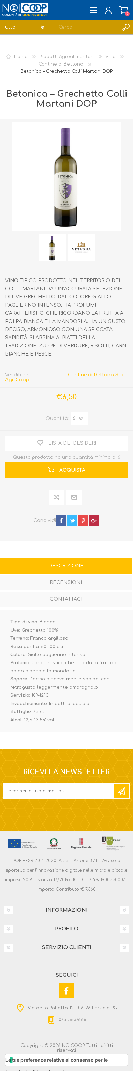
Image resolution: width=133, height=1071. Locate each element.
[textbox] (84, 27)
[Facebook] (66, 990)
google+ (94, 520)
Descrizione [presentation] (66, 565)
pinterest (83, 520)
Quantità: (57, 418)
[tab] (66, 566)
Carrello (123, 10)
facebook (61, 520)
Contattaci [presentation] (66, 599)
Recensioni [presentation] (66, 582)
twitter (72, 520)
